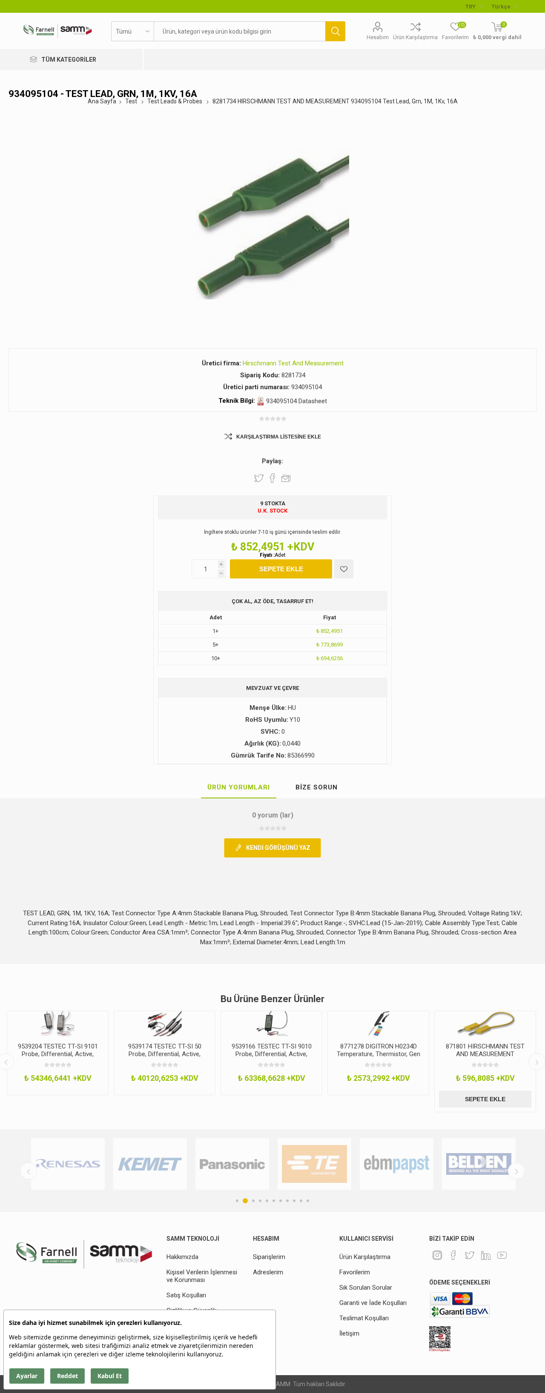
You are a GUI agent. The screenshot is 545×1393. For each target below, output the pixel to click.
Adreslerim (268, 1272)
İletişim (349, 1333)
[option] (57, 1053)
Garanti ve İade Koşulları (373, 1303)
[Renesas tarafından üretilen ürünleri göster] (67, 1163)
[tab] (238, 787)
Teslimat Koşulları (364, 1318)
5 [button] (267, 1200)
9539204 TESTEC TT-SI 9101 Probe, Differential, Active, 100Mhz (58, 1054)
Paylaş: (272, 461)
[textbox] (239, 31)
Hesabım (378, 37)
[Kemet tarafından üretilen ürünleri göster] (150, 1163)
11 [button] (308, 1200)
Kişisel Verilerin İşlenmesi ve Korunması (201, 1276)
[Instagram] (437, 1255)
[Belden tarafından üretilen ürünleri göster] (478, 1163)
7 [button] (280, 1200)
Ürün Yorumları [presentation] (238, 787)
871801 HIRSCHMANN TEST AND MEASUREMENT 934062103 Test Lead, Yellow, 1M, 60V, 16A (485, 1058)
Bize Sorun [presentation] (316, 787)
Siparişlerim (269, 1257)
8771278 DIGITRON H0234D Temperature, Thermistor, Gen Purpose (378, 1054)
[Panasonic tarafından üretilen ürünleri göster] (232, 1163)
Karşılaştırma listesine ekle (278, 437)
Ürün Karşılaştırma (415, 37)
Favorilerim (354, 1272)
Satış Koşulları (186, 1295)
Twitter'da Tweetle (259, 478)
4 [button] (260, 1200)
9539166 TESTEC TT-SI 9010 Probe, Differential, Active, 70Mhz (272, 1054)
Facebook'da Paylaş (272, 478)
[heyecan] (469, 1255)
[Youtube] (502, 1255)
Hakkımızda (182, 1257)
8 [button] (287, 1200)
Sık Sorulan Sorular (365, 1287)
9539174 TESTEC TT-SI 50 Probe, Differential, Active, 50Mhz (164, 1054)
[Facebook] (453, 1255)
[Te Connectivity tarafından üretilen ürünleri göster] (314, 1163)
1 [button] (237, 1200)
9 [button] (294, 1200)
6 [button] (273, 1200)
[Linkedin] (486, 1255)
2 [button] (245, 1200)
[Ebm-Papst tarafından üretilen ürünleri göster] (396, 1163)
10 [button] (301, 1200)
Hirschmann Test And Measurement (293, 363)
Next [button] (516, 1170)
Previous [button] (28, 1170)
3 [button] (253, 1200)
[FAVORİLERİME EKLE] (343, 568)
